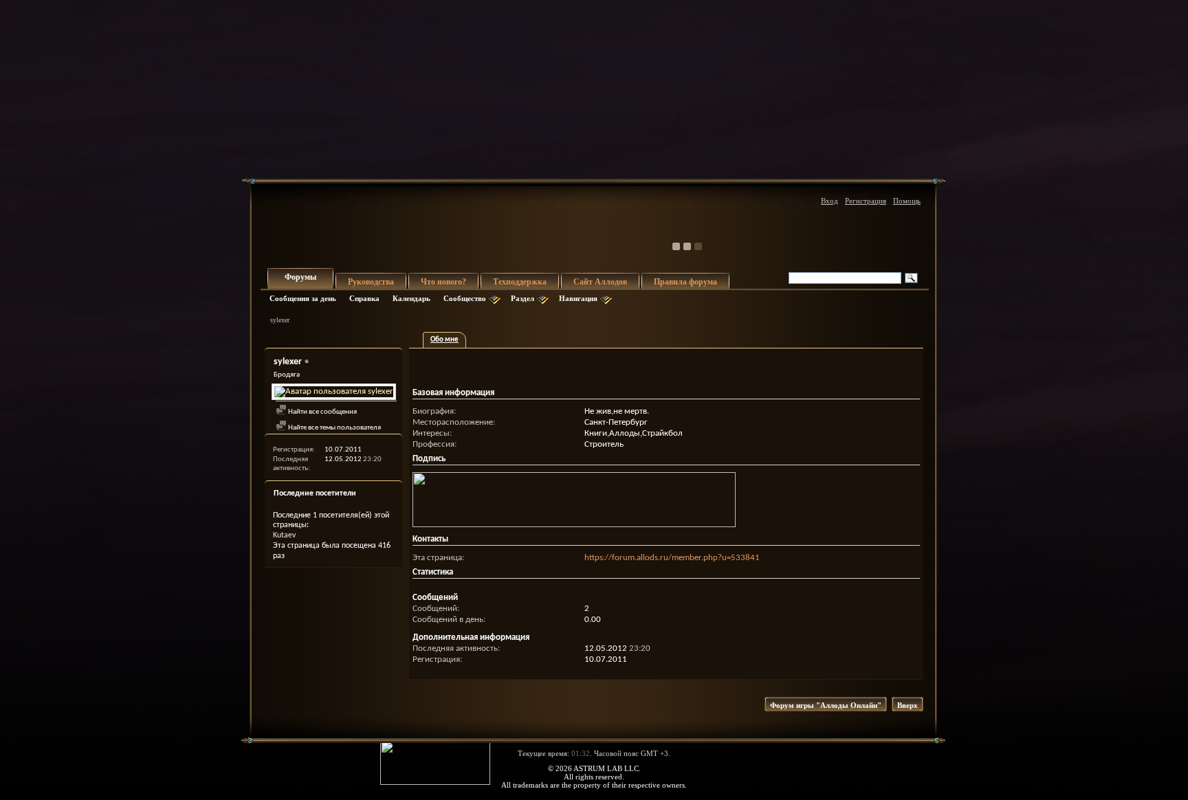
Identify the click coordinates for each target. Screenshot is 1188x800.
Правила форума (685, 282)
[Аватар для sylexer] (333, 391)
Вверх (907, 705)
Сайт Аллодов (600, 282)
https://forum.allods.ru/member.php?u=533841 (672, 557)
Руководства (371, 282)
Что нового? (443, 282)
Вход (829, 201)
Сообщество (464, 298)
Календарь (411, 298)
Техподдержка (520, 282)
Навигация (578, 298)
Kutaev (284, 535)
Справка (364, 298)
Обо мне (444, 340)
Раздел (522, 298)
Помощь (907, 201)
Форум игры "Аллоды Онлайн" (825, 705)
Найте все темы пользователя (334, 428)
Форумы (300, 277)
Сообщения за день (303, 298)
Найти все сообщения (322, 412)
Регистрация (865, 201)
